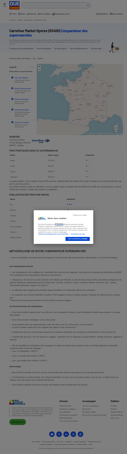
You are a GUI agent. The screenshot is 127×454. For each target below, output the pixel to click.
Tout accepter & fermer (77, 239)
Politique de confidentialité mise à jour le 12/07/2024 (53, 234)
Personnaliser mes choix (78, 234)
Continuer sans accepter (80, 215)
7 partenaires (59, 224)
